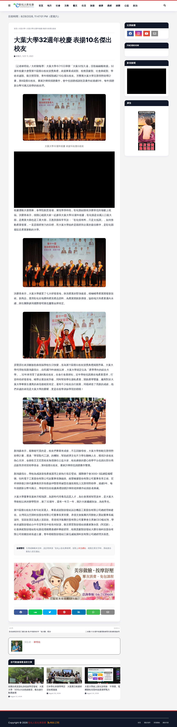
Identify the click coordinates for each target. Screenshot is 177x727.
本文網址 (82, 548)
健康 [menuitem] (101, 5)
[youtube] (146, 33)
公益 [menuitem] (126, 5)
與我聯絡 (157, 723)
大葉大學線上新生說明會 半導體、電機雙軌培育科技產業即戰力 (102, 688)
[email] (154, 33)
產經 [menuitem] (109, 5)
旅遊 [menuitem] (92, 5)
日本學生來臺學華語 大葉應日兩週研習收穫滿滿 (64, 688)
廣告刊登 (166, 723)
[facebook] (130, 33)
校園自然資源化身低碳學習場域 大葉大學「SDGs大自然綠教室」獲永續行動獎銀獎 (26, 689)
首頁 (15, 28)
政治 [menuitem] (135, 5)
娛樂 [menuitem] (118, 5)
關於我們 (147, 723)
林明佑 (36, 642)
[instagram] (138, 33)
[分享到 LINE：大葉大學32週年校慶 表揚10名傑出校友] (35, 612)
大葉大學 (22, 28)
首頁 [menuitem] (41, 5)
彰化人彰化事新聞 (37, 722)
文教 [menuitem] (66, 5)
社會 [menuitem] (58, 5)
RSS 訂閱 (54, 722)
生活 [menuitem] (84, 5)
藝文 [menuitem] (75, 5)
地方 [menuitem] (49, 5)
